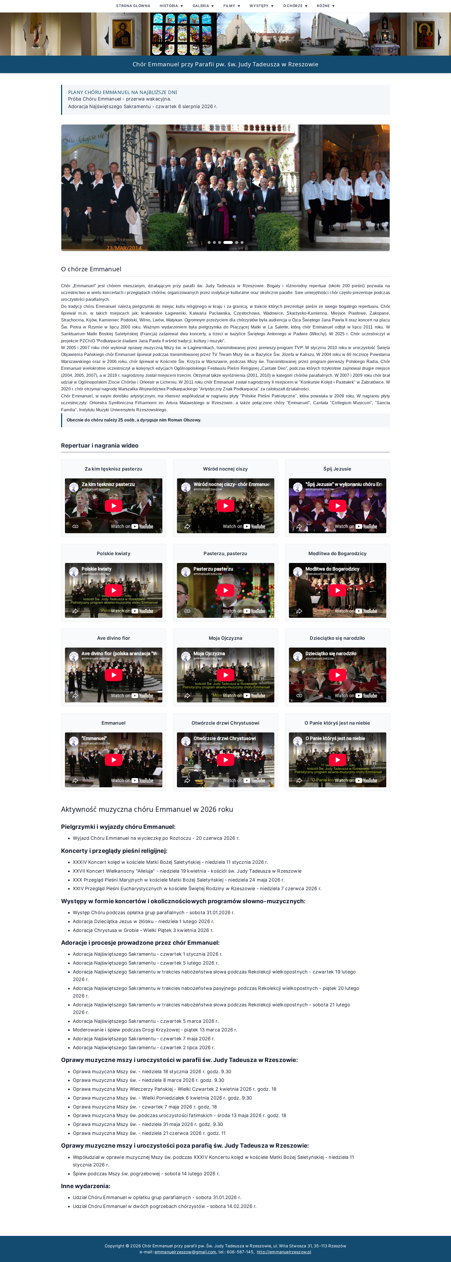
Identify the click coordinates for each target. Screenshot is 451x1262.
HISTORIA (171, 6)
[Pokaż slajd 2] (214, 242)
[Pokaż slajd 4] (228, 242)
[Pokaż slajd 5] (236, 242)
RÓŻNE (326, 6)
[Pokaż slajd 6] (241, 242)
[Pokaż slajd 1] (208, 242)
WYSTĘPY (262, 6)
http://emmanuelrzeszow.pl (284, 1251)
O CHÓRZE (295, 6)
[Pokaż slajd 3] (219, 242)
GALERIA (203, 6)
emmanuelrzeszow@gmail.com (185, 1251)
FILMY (231, 6)
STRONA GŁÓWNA (133, 6)
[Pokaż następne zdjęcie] (225, 188)
